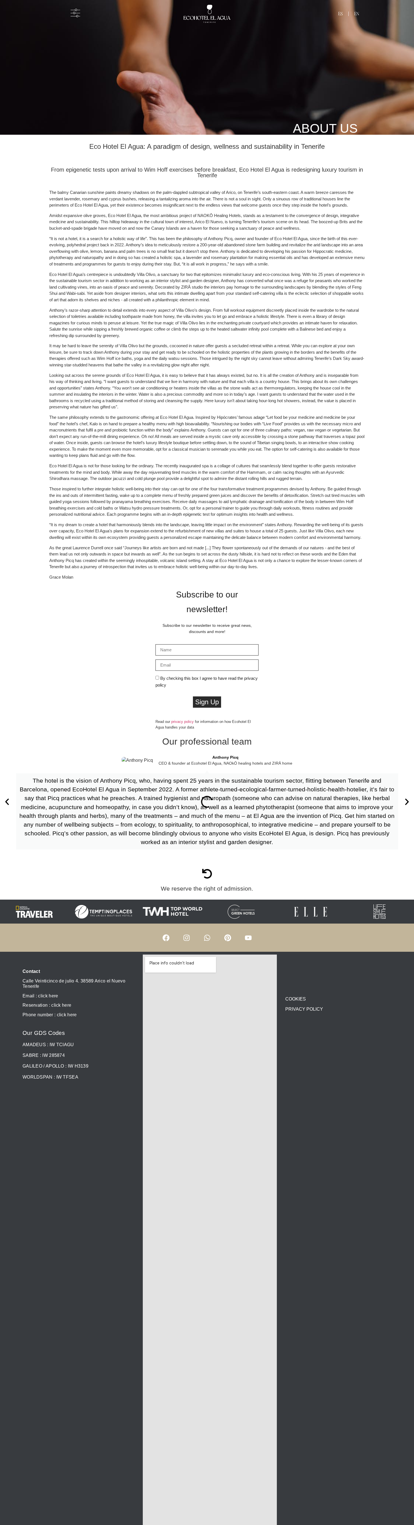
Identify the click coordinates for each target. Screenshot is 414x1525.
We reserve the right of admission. (207, 888)
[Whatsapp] (207, 937)
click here (67, 1014)
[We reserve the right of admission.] (207, 874)
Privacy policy (304, 1009)
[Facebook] (166, 937)
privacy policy (182, 722)
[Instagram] (186, 937)
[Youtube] (248, 937)
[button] (7, 802)
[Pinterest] (227, 937)
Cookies (295, 999)
